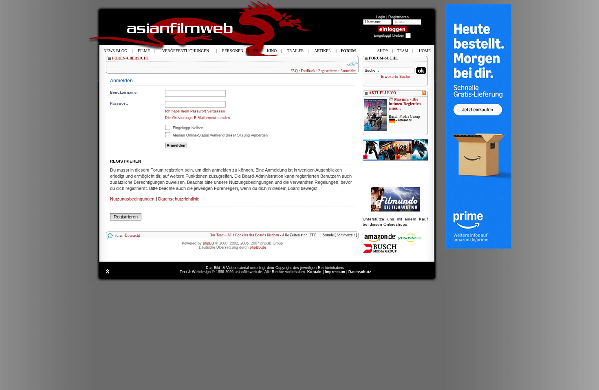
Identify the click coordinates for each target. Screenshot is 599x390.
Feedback (308, 71)
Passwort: (119, 103)
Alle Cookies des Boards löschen (253, 235)
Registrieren (398, 17)
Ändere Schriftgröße (353, 64)
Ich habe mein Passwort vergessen (195, 111)
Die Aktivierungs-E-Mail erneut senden (197, 118)
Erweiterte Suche (395, 77)
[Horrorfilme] (395, 210)
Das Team (217, 235)
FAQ (294, 71)
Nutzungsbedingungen (132, 198)
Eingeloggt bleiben (187, 128)
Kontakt (314, 272)
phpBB (208, 243)
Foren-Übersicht (127, 236)
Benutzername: (124, 92)
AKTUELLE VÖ (382, 93)
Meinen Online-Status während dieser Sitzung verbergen (220, 135)
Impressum (335, 272)
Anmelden (348, 71)
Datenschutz (359, 272)
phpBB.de (258, 247)
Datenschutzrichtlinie (178, 198)
